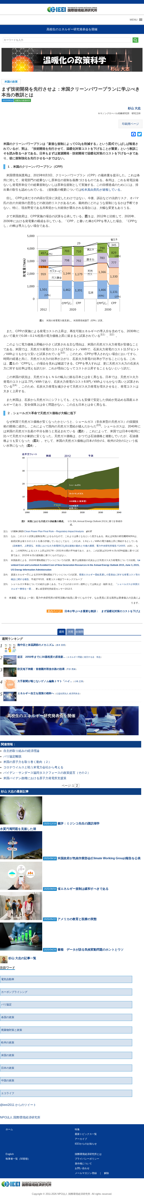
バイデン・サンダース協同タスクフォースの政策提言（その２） (46, 772)
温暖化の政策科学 (22, 100)
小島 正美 (78, 681)
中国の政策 (7, 1080)
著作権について (83, 1163)
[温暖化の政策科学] (72, 60)
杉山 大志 (134, 108)
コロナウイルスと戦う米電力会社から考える (33, 767)
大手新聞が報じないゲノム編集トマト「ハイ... (44, 681)
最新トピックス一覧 (86, 1134)
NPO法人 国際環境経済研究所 (20, 1117)
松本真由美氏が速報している (100, 189)
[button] (133, 19)
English (10, 1154)
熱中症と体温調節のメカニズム (35, 644)
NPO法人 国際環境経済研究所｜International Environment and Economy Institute (70, 10)
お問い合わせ (82, 1168)
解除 (106, 1173)
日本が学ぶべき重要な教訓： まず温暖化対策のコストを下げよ (102, 611)
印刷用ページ (130, 123)
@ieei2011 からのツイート (18, 1104)
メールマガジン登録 (86, 1173)
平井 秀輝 (71, 669)
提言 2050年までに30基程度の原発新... (41, 656)
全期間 (79, 631)
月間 (70, 631)
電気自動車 (7, 979)
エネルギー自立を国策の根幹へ (35, 693)
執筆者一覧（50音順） (18, 1158)
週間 (61, 631)
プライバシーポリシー (87, 1158)
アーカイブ (81, 1138)
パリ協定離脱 (12, 756)
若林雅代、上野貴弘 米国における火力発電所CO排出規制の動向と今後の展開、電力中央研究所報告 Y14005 (69, 546)
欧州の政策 (7, 1042)
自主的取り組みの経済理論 (21, 750)
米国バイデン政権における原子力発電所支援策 (34, 778)
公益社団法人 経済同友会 (68, 693)
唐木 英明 (60, 645)
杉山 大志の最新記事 (15, 791)
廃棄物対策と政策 (11, 1029)
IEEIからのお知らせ (86, 1143)
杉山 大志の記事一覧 (22, 958)
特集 (77, 1129)
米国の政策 (11, 81)
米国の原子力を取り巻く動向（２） (27, 761)
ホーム (9, 1129)
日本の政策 (7, 1067)
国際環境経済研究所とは (88, 1154)
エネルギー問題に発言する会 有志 (84, 657)
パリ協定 (6, 1004)
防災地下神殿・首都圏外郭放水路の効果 (41, 668)
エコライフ (7, 1093)
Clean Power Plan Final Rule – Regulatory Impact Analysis (54, 531)
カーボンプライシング (14, 991)
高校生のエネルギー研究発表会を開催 (72, 29)
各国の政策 (7, 1017)
